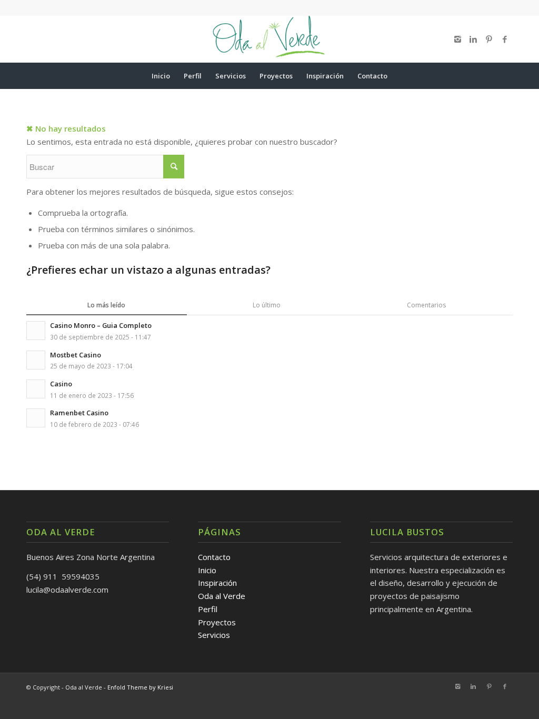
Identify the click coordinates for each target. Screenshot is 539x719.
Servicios (214, 635)
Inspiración (217, 582)
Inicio (207, 570)
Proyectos (217, 622)
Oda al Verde (221, 596)
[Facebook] (505, 39)
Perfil (207, 609)
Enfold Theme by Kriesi (140, 687)
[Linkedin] (473, 39)
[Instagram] (457, 39)
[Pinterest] (489, 39)
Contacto (214, 557)
